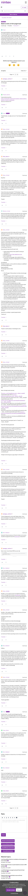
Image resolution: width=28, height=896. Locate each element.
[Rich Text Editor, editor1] (14, 826)
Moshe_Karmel (6, 94)
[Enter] (2, 11)
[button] (1, 7)
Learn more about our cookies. (15, 887)
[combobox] (14, 11)
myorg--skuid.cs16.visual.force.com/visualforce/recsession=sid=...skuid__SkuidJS (14, 406)
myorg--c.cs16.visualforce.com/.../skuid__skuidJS (13, 393)
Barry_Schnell (6, 129)
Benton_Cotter (6, 211)
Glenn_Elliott (6, 730)
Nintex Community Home (8, 840)
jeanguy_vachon (7, 78)
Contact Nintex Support (8, 844)
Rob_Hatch (6, 156)
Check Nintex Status (8, 851)
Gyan (4, 29)
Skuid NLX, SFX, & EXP (6, 17)
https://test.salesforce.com (15, 254)
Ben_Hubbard (6, 532)
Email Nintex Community (8, 847)
